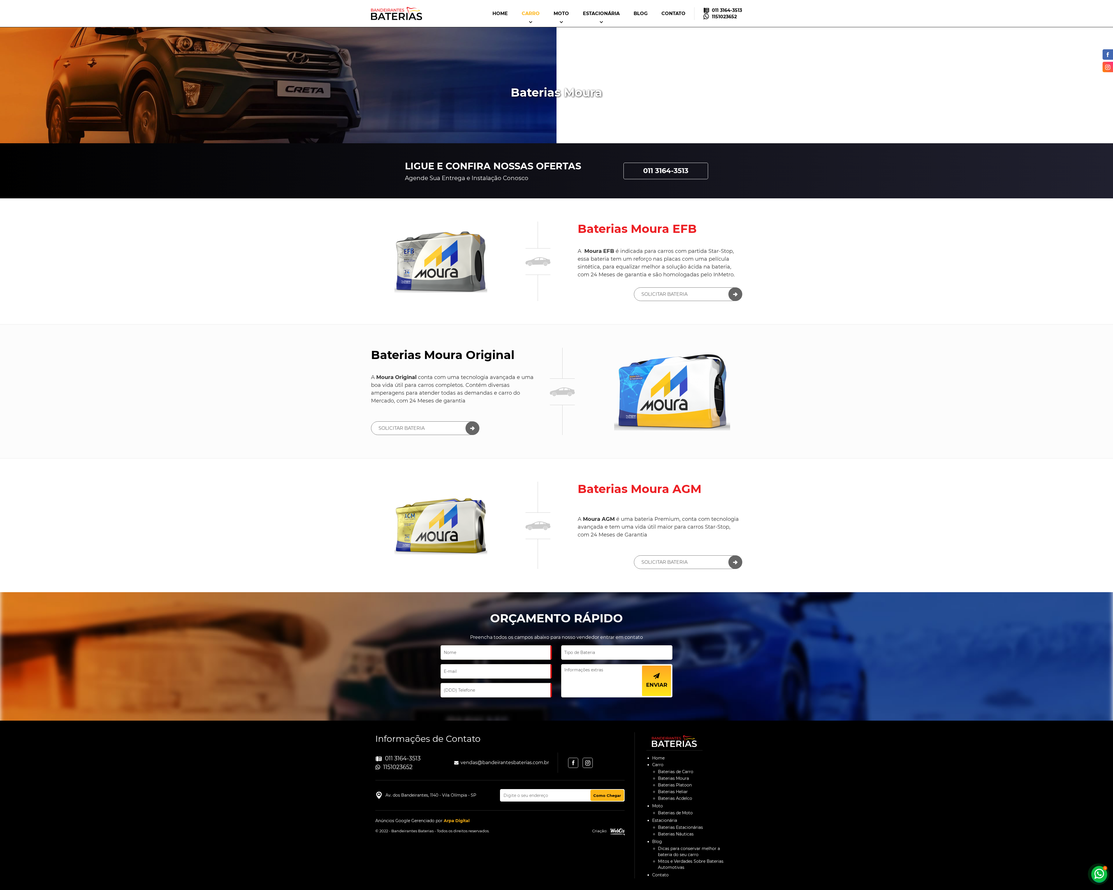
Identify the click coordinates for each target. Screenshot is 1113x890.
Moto (561, 13)
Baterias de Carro (675, 771)
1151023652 (724, 16)
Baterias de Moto (675, 812)
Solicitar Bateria (664, 294)
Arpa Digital (457, 820)
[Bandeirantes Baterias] (396, 13)
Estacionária (601, 13)
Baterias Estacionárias (680, 827)
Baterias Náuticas (676, 834)
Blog (641, 13)
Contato (673, 13)
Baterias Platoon (675, 785)
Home (500, 13)
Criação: (599, 831)
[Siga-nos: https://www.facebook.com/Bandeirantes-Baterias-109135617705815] (1106, 54)
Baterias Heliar (673, 791)
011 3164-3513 (727, 10)
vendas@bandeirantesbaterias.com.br (505, 762)
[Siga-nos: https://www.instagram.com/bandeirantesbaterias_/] (1106, 67)
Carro (531, 13)
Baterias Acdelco (675, 798)
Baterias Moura (673, 778)
